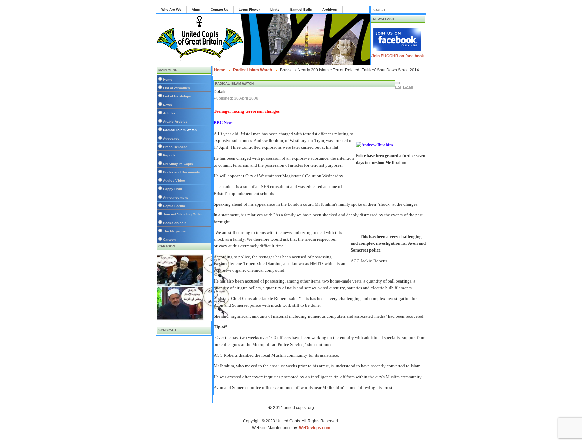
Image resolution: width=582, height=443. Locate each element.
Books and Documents (181, 172)
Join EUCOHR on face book (397, 56)
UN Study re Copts (178, 164)
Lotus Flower (249, 9)
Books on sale (175, 223)
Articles (169, 113)
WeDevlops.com (314, 427)
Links (275, 9)
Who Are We (171, 9)
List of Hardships (177, 96)
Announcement (175, 197)
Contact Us (219, 9)
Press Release (175, 147)
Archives (329, 9)
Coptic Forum (174, 206)
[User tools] (397, 83)
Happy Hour (172, 189)
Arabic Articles (175, 121)
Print (399, 87)
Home (167, 79)
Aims (196, 9)
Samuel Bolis (301, 9)
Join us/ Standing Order (182, 214)
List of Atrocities (176, 88)
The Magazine (174, 231)
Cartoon (169, 239)
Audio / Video (174, 180)
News (167, 105)
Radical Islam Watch (180, 130)
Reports (169, 155)
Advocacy (171, 138)
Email (409, 87)
